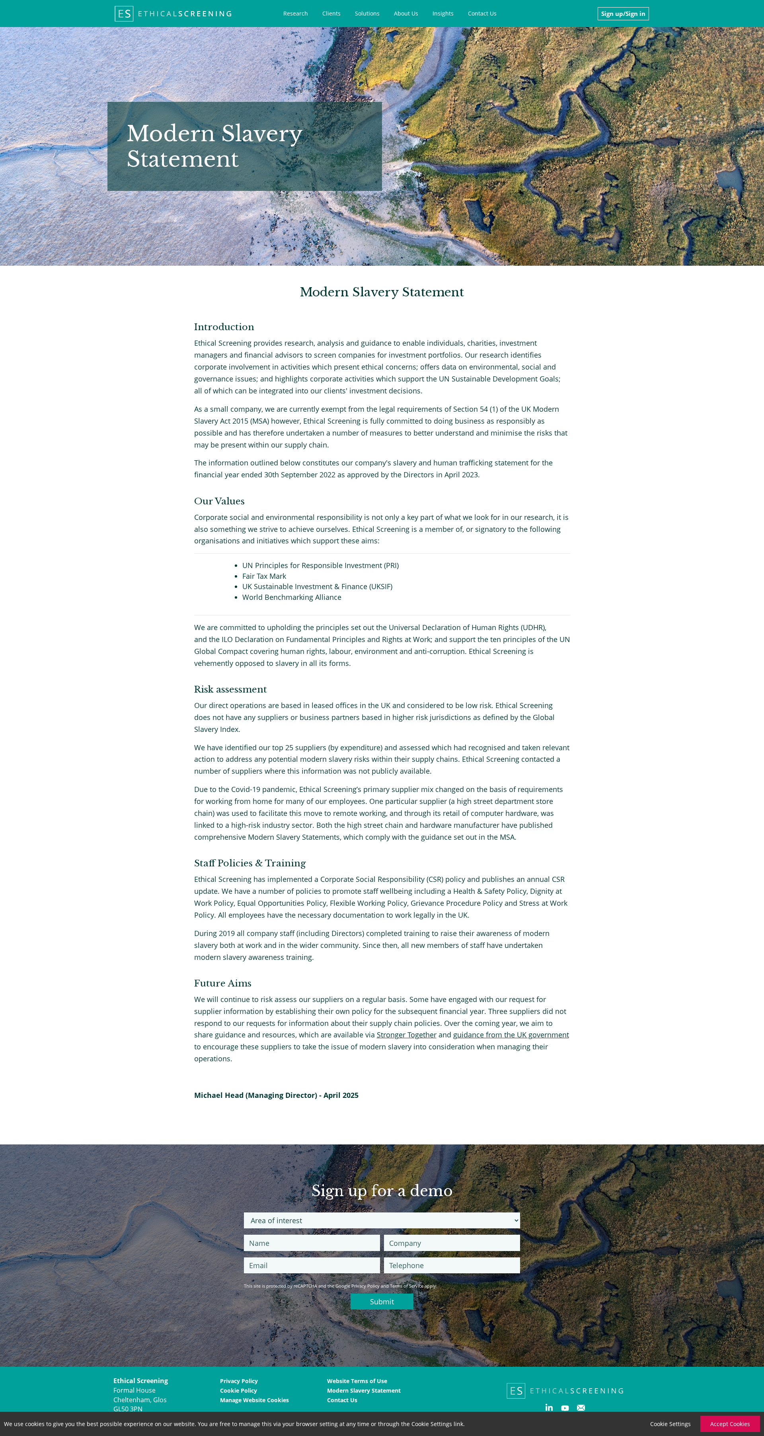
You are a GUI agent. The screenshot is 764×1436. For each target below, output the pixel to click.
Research (295, 13)
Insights (443, 13)
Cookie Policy (238, 1390)
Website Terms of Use (357, 1381)
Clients (331, 13)
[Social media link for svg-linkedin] (549, 1409)
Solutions (367, 13)
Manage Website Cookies (254, 1400)
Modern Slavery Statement (364, 1390)
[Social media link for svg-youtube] (565, 1409)
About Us (406, 13)
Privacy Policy (365, 1286)
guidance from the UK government (511, 1034)
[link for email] (581, 1409)
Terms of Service (406, 1286)
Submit (382, 1301)
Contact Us (482, 13)
